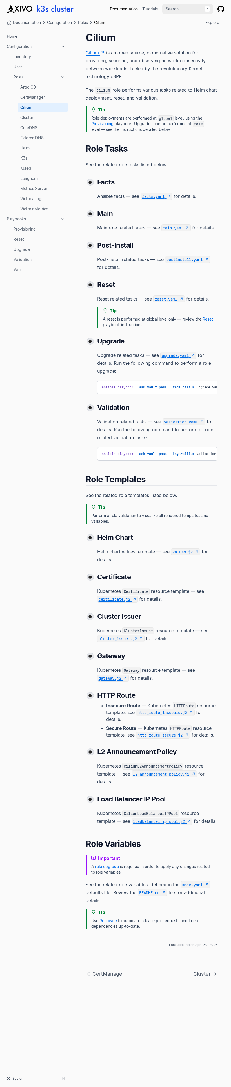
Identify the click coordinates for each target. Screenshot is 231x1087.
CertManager (32, 97)
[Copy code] (209, 387)
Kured (25, 168)
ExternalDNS (32, 137)
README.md (149, 892)
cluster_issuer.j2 (118, 638)
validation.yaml (181, 422)
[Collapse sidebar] (64, 1078)
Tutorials (150, 8)
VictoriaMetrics (34, 208)
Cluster (26, 117)
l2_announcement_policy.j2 (161, 774)
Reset (19, 239)
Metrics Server (33, 188)
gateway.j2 (110, 678)
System (18, 1078)
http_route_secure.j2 (160, 735)
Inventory (22, 56)
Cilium (26, 107)
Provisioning (25, 229)
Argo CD (28, 87)
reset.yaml (166, 299)
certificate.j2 (114, 599)
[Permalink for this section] (132, 148)
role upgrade (107, 866)
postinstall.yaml (184, 259)
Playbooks (16, 218)
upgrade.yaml (175, 355)
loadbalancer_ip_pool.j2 (159, 821)
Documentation (124, 8)
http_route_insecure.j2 (162, 712)
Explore (212, 22)
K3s (23, 158)
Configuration (59, 22)
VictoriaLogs (31, 198)
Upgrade (22, 249)
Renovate (108, 920)
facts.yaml (153, 196)
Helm (25, 147)
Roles (83, 22)
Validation (23, 259)
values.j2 (182, 551)
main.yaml (173, 228)
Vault (18, 269)
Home (12, 36)
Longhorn (29, 178)
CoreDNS (28, 127)
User (18, 66)
